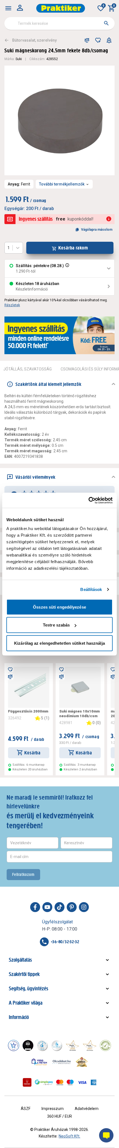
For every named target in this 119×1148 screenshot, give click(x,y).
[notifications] (109, 40)
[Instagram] (84, 907)
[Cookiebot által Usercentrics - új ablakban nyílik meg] (88, 500)
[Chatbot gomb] (106, 1135)
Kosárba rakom (73, 248)
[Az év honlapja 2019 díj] (56, 1045)
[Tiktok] (59, 907)
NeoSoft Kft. (69, 1136)
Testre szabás (56, 625)
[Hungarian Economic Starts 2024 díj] (13, 1045)
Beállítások (91, 589)
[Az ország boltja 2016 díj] (72, 1045)
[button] (66, 268)
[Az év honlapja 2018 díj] (42, 1045)
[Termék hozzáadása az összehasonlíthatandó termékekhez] (86, 40)
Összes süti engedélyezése (59, 606)
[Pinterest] (72, 907)
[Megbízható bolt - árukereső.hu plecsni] (105, 1045)
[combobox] (59, 23)
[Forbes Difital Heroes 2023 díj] (27, 1045)
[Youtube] (47, 907)
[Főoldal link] (60, 8)
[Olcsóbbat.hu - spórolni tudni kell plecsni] (62, 1061)
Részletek (12, 305)
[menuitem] (8, 8)
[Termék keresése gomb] (106, 23)
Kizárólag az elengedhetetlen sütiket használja (59, 643)
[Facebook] (35, 907)
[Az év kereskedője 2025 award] (81, 1061)
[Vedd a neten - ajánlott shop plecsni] (39, 1061)
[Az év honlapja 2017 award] (90, 1045)
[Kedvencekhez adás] (98, 40)
